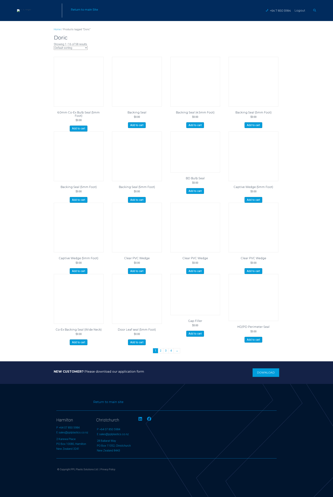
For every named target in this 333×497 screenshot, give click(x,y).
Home (57, 29)
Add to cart (78, 128)
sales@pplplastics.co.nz (73, 432)
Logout (299, 10)
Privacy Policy (107, 469)
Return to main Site (84, 9)
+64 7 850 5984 (280, 10)
